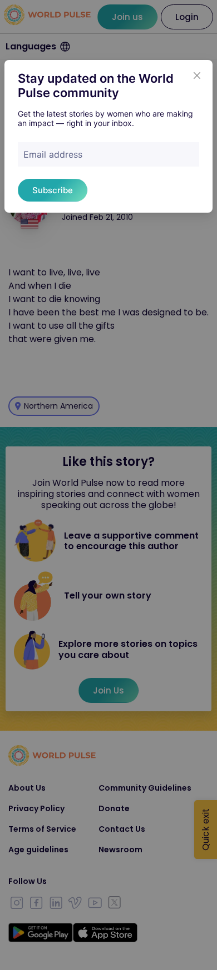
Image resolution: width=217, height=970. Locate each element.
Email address (52, 154)
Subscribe (52, 190)
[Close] (197, 75)
